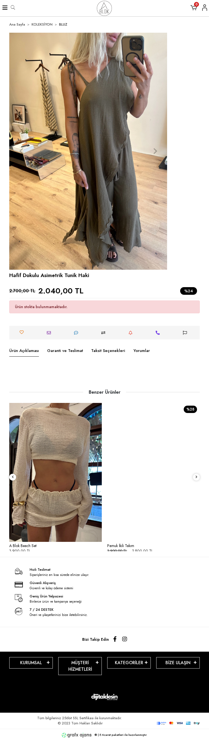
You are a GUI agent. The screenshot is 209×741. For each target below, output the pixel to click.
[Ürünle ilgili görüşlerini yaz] (77, 332)
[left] (12, 477)
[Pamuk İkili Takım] (153, 472)
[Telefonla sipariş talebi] (159, 332)
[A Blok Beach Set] (55, 472)
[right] (196, 477)
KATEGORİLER (129, 663)
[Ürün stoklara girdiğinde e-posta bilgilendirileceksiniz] (131, 332)
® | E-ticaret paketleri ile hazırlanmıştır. (120, 735)
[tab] (24, 351)
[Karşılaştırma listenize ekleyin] (104, 332)
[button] (21, 151)
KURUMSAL (31, 663)
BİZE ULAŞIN (177, 663)
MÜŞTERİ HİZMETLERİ (80, 666)
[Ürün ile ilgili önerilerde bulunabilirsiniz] (186, 332)
